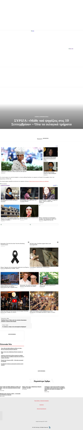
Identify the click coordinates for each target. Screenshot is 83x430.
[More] (21, 337)
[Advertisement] (41, 78)
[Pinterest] (12, 337)
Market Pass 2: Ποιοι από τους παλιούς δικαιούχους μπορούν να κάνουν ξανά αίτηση (13, 320)
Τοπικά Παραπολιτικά (41, 116)
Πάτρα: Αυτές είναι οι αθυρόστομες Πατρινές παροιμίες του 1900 (12, 352)
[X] (8, 337)
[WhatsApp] (16, 337)
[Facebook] (3, 337)
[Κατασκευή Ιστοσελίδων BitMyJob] (49, 427)
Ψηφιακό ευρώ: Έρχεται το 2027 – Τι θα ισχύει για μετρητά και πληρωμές (10, 394)
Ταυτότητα (41, 404)
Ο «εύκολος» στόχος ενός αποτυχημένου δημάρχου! (14, 326)
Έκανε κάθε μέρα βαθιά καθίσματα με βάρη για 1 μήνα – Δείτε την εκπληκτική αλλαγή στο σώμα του (11, 349)
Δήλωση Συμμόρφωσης (41, 408)
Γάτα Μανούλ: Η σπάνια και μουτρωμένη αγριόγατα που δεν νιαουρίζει (12, 364)
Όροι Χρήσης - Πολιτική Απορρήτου (41, 400)
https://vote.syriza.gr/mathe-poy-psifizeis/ (39, 181)
